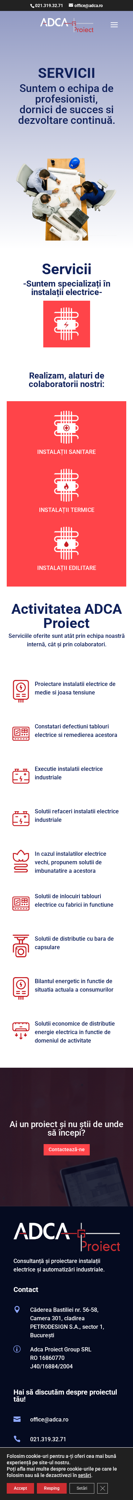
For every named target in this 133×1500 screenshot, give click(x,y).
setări (84, 1475)
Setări (82, 1488)
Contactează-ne (67, 1149)
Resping (52, 1488)
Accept (20, 1488)
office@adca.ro (49, 1419)
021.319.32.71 (49, 5)
